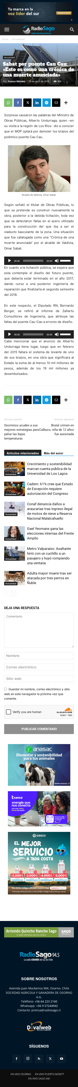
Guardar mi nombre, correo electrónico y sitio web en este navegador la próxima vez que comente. (37, 693)
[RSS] (39, 1059)
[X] (27, 102)
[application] (39, 261)
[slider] (66, 260)
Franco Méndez (16, 81)
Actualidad (18, 39)
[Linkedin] (37, 102)
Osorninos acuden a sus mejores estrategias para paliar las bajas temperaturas (21, 431)
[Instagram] (28, 1058)
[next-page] (13, 593)
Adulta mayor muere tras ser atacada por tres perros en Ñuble (49, 578)
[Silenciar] (57, 261)
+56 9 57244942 (47, 1006)
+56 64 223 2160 (46, 1001)
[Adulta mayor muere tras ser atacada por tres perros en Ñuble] (14, 578)
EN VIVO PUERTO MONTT (49, 1074)
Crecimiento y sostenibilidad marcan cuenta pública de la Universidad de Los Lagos (49, 469)
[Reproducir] (9, 261)
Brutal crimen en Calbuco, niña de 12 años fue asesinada (56, 429)
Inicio (5, 39)
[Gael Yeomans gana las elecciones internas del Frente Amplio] (14, 533)
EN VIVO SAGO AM (39, 1078)
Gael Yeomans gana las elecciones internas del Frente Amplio (50, 533)
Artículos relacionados (23, 453)
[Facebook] (18, 102)
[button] (6, 29)
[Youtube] (61, 1059)
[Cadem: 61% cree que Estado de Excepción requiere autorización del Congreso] (14, 489)
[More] (66, 102)
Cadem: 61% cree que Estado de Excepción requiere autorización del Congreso (50, 489)
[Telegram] (46, 102)
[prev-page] (6, 593)
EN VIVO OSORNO (21, 1074)
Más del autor (53, 453)
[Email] (56, 102)
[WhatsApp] (8, 102)
